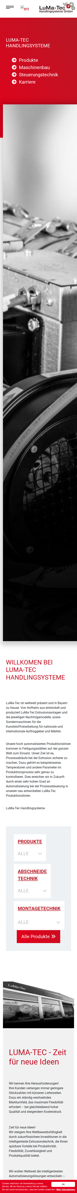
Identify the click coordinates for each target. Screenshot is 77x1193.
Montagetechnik (39, 908)
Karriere (27, 82)
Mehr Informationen (65, 1189)
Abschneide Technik (32, 875)
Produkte (28, 60)
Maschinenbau (34, 67)
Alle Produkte (36, 936)
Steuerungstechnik (38, 74)
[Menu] (13, 7)
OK (63, 1184)
